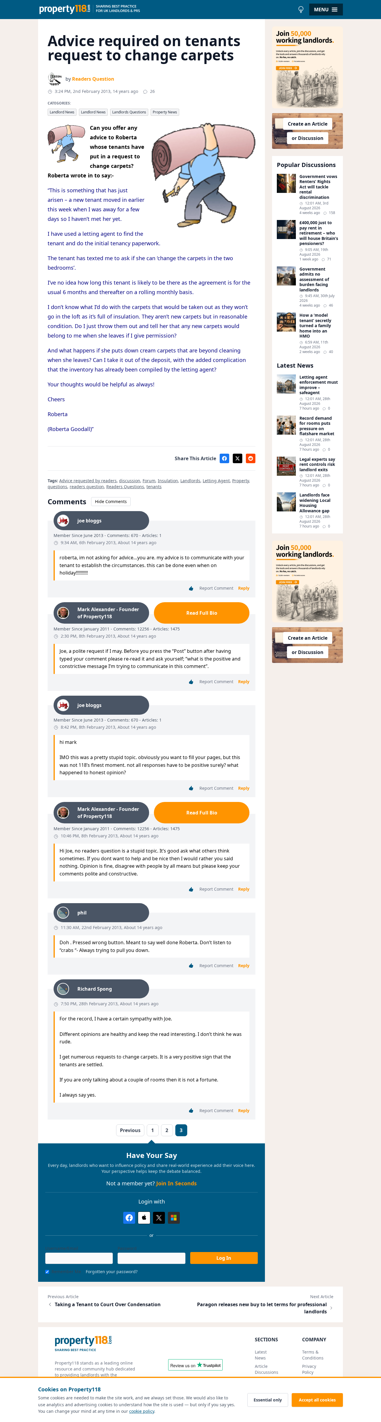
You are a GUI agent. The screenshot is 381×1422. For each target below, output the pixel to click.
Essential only (268, 1400)
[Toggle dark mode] (301, 9)
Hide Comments (111, 501)
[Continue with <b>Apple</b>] (144, 1218)
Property (240, 480)
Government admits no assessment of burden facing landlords (314, 279)
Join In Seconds (176, 1183)
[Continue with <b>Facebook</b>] (129, 1218)
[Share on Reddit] (250, 458)
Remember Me (66, 1271)
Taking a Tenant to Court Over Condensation (108, 1304)
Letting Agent (216, 480)
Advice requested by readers (88, 480)
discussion (129, 480)
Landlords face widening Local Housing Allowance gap (314, 502)
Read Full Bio (201, 613)
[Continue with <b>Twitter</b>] (159, 1218)
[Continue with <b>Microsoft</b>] (174, 1218)
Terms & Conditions (313, 1355)
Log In (223, 1258)
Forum (149, 480)
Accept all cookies (317, 1400)
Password (127, 1248)
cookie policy (141, 1411)
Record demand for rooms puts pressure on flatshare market (316, 426)
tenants (154, 486)
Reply (243, 588)
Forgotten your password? (112, 1271)
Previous (130, 1130)
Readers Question (93, 79)
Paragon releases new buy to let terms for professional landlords (262, 1308)
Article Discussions (266, 1369)
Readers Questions (125, 486)
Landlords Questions (129, 112)
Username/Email (61, 1248)
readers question (87, 486)
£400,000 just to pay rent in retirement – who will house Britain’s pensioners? (318, 233)
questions (57, 486)
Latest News (261, 1355)
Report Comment (216, 588)
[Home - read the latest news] (166, 9)
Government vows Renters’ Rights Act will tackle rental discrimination (318, 187)
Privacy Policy (309, 1369)
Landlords (190, 480)
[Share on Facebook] (224, 458)
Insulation (168, 480)
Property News (165, 112)
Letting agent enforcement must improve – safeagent (318, 384)
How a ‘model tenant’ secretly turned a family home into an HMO (315, 326)
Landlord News (62, 112)
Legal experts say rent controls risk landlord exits (317, 464)
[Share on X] (237, 458)
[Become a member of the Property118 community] (307, 67)
